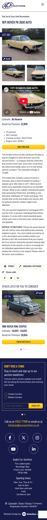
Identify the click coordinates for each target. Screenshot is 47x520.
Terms (21, 503)
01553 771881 (21, 421)
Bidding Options (32, 266)
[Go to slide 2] (23, 349)
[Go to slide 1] (21, 349)
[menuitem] (13, 73)
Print (11, 266)
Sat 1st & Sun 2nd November (15, 16)
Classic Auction (15, 394)
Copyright (12, 503)
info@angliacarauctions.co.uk (23, 425)
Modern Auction (15, 397)
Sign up (36, 406)
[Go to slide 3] (26, 349)
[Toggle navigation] (42, 4)
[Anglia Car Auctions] (21, 4)
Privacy (28, 503)
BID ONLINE (23, 147)
